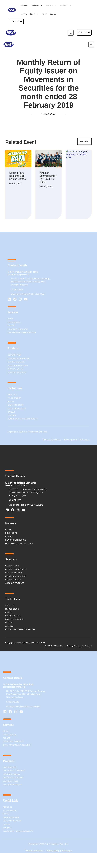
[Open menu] (70, 33)
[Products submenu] (40, 5)
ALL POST (84, 141)
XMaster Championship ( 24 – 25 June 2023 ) (48, 177)
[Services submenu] (54, 5)
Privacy (67, 440)
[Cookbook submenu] (69, 5)
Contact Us (16, 21)
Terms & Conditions (51, 440)
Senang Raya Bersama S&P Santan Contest (17, 175)
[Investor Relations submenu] (37, 14)
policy (74, 440)
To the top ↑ (84, 440)
